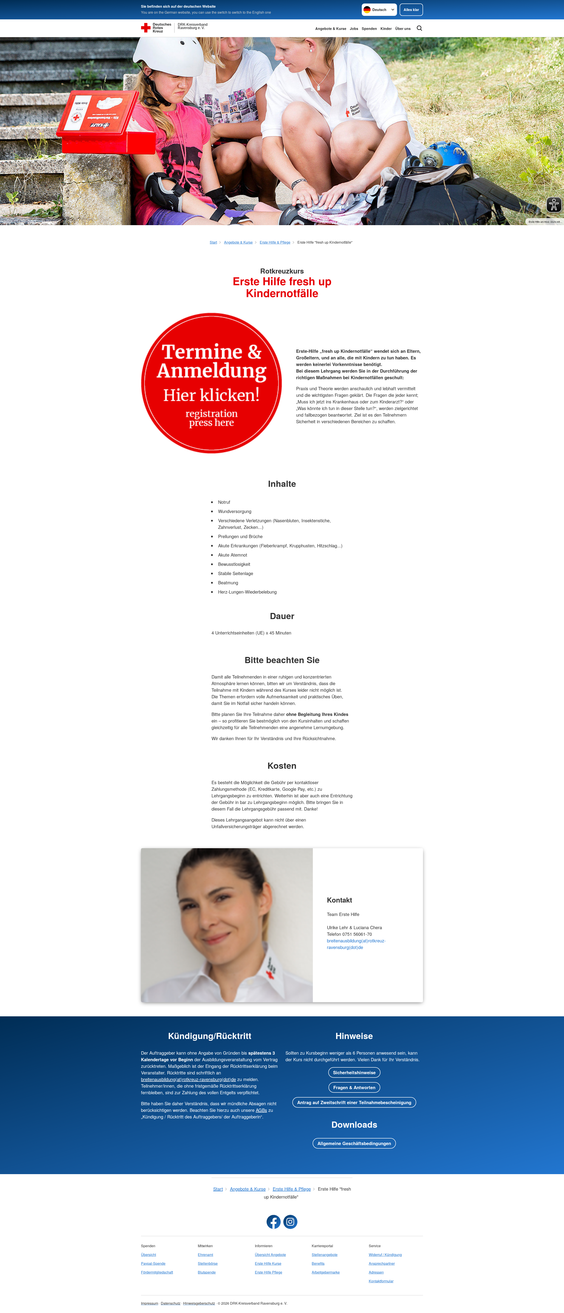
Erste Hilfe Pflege (268, 1272)
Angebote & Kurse (330, 28)
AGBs (261, 1110)
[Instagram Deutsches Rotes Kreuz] (290, 1222)
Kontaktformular (381, 1281)
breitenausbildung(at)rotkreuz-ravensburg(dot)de (356, 943)
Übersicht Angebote (270, 1254)
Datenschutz (170, 1303)
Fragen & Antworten (354, 1087)
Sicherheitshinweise (354, 1072)
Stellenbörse (208, 1263)
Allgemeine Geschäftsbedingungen (354, 1143)
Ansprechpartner (382, 1263)
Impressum (149, 1303)
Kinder (386, 28)
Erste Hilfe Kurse (268, 1263)
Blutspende (207, 1272)
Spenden (369, 28)
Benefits (318, 1263)
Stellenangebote (325, 1254)
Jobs (354, 28)
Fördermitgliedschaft (157, 1272)
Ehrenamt (205, 1254)
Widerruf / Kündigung (385, 1254)
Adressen (376, 1272)
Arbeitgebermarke (326, 1272)
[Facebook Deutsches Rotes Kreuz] (274, 1222)
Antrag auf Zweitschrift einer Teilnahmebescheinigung (354, 1102)
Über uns (403, 28)
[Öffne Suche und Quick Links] (419, 28)
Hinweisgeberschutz (199, 1303)
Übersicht (148, 1254)
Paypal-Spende (153, 1263)
